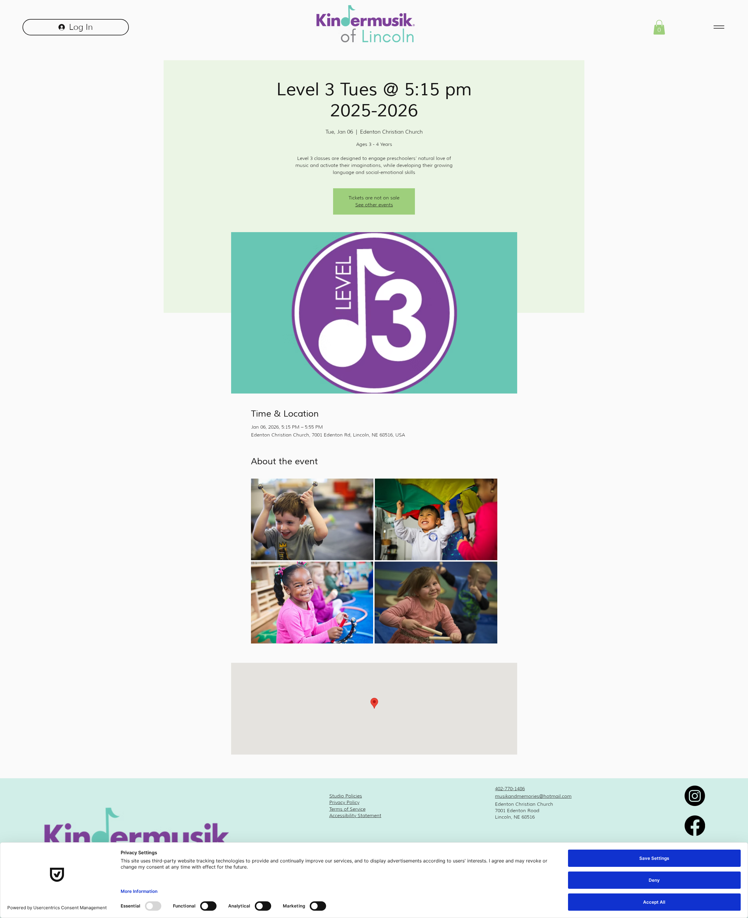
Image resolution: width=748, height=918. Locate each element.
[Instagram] (695, 796)
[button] (659, 27)
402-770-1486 (510, 788)
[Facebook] (695, 825)
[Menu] (719, 27)
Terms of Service (347, 809)
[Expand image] (312, 519)
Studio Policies (345, 796)
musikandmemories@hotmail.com (533, 796)
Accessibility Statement (355, 815)
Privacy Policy (344, 802)
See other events (374, 205)
